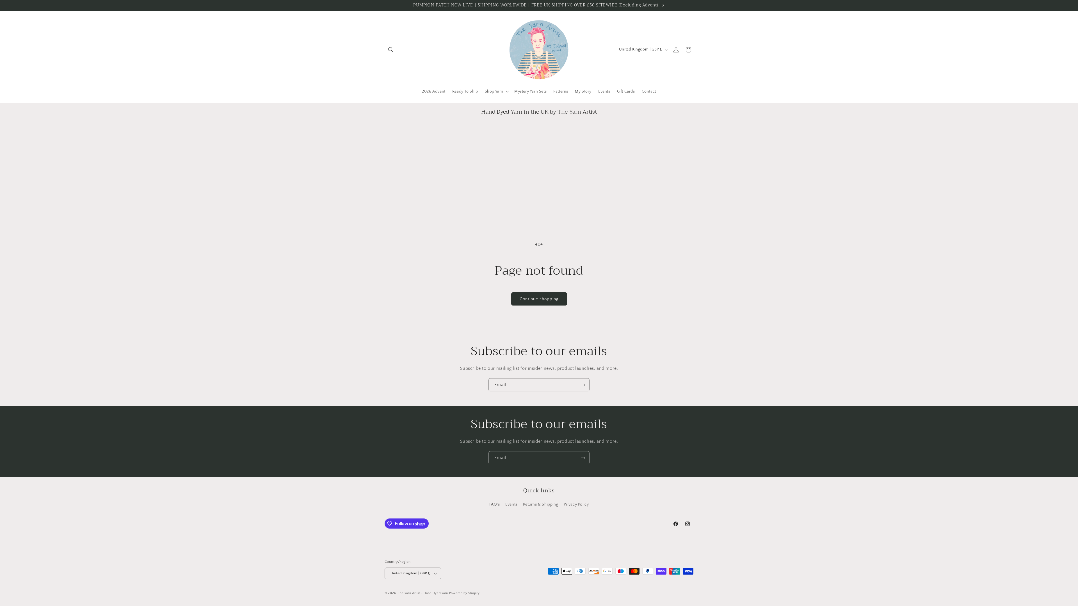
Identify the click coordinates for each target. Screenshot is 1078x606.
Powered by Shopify (464, 593)
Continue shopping (539, 299)
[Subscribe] (583, 384)
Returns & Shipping (540, 504)
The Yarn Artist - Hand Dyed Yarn (423, 593)
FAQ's (494, 504)
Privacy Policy (576, 504)
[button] (391, 49)
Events (511, 504)
